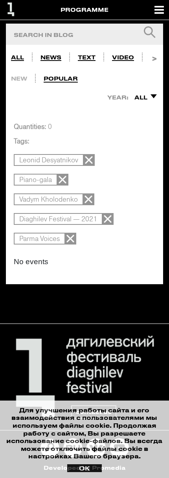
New (19, 78)
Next (154, 55)
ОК (84, 468)
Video (123, 57)
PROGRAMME (84, 9)
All (17, 57)
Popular (61, 78)
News (50, 57)
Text (87, 57)
